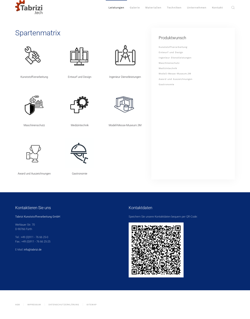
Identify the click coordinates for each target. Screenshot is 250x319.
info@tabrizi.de (33, 249)
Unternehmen (196, 7)
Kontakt (217, 7)
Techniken (174, 7)
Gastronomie (79, 173)
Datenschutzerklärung (63, 304)
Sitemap (92, 304)
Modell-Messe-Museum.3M (125, 125)
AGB (17, 304)
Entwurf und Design (79, 77)
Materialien (153, 7)
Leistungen (116, 7)
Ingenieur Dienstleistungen (125, 77)
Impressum (34, 304)
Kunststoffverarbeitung (34, 77)
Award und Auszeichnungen (34, 173)
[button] (233, 7)
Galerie (135, 7)
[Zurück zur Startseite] (29, 7)
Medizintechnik (80, 125)
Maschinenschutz (34, 125)
